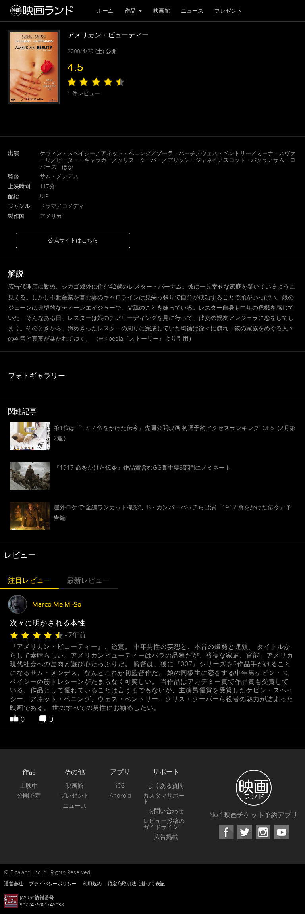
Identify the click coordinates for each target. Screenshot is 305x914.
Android (120, 795)
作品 (131, 10)
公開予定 (29, 795)
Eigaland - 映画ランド (43, 11)
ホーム (105, 10)
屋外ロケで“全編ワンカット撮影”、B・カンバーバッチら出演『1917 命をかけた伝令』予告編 (172, 512)
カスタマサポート (164, 798)
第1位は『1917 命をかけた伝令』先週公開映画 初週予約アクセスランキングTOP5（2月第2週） (174, 433)
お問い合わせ (166, 811)
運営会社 (13, 883)
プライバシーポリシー (53, 883)
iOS (120, 785)
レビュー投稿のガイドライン (164, 824)
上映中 (29, 785)
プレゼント (228, 10)
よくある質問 (166, 785)
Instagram (263, 832)
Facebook (226, 832)
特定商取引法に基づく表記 (136, 883)
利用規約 (92, 883)
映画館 (161, 10)
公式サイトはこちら (73, 240)
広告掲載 (166, 837)
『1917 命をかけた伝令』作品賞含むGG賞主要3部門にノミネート (142, 467)
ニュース (192, 10)
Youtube (282, 832)
